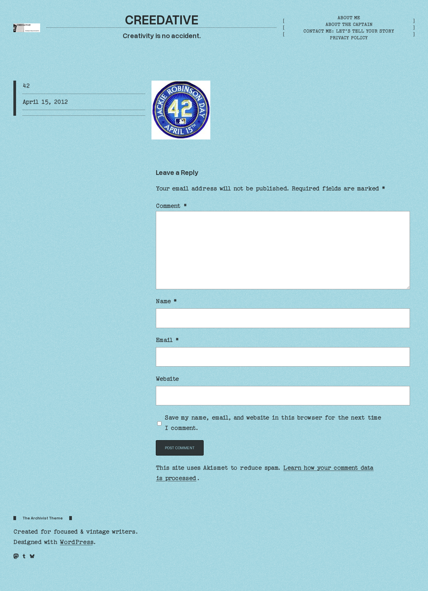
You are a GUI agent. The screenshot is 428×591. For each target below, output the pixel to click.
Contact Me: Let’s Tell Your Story (348, 31)
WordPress (76, 542)
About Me (348, 17)
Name (166, 301)
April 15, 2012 (45, 102)
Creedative (162, 19)
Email (167, 340)
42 (26, 86)
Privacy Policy (349, 37)
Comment (171, 206)
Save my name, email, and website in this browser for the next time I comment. (273, 423)
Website (167, 379)
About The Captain (348, 24)
